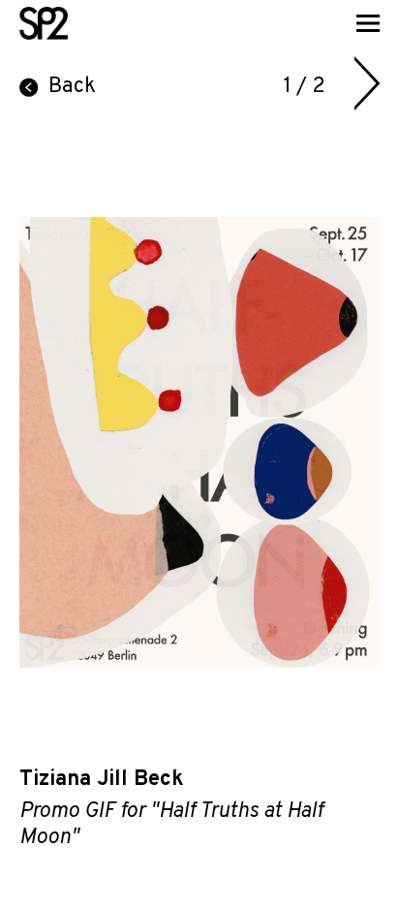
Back (72, 87)
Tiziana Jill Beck (101, 780)
